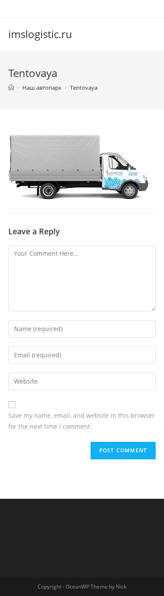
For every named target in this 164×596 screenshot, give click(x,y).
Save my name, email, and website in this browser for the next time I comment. (81, 420)
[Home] (11, 88)
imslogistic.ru (40, 34)
